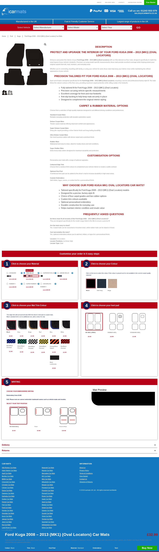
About (99, 2)
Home (4, 36)
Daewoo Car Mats (8, 493)
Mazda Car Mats (47, 470)
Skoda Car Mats (47, 505)
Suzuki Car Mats (47, 513)
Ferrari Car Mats (7, 502)
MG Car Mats (46, 476)
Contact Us (83, 479)
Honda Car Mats (7, 510)
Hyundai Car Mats (8, 513)
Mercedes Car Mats (48, 473)
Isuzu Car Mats (7, 516)
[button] (45, 44)
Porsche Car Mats (48, 490)
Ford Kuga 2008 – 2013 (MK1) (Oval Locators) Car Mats (43, 36)
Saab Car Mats (47, 499)
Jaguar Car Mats (7, 519)
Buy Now (147, 548)
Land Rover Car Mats (9, 528)
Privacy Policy (84, 470)
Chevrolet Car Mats (8, 482)
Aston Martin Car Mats (9, 470)
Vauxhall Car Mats (48, 522)
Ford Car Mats (6, 508)
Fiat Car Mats (6, 505)
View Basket (150, 2)
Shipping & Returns (86, 482)
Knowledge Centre (135, 2)
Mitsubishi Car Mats (48, 482)
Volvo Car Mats (47, 528)
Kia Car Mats (6, 525)
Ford (11, 36)
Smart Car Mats (47, 508)
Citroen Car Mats (7, 488)
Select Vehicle (23, 27)
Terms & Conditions (86, 473)
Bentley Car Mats (7, 476)
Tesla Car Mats (47, 516)
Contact (121, 2)
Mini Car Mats (46, 479)
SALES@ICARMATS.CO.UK (145, 13)
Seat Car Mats (46, 502)
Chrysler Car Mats (8, 485)
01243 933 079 (148, 10)
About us (82, 468)
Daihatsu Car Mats (8, 496)
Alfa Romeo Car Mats (9, 468)
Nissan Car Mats (47, 485)
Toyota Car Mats (47, 519)
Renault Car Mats (48, 493)
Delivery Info (110, 2)
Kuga (19, 36)
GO (138, 27)
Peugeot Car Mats (48, 488)
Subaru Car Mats (47, 510)
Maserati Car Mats (48, 468)
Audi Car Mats (6, 473)
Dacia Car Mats (7, 490)
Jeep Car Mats (7, 522)
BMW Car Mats (7, 479)
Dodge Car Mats (7, 499)
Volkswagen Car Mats (49, 525)
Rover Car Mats (47, 496)
